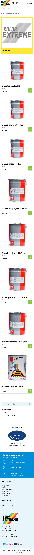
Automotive (6, 485)
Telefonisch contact (18, 461)
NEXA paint (6, 491)
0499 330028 (8, 534)
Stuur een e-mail (16, 473)
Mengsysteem (10, 13)
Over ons (5, 504)
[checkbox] (17, 413)
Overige (5, 495)
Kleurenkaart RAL (8, 506)
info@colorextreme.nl (9, 530)
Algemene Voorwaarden (24, 550)
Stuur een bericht (17, 467)
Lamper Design (17, 552)
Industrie (5, 487)
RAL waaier (6, 493)
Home (3, 13)
